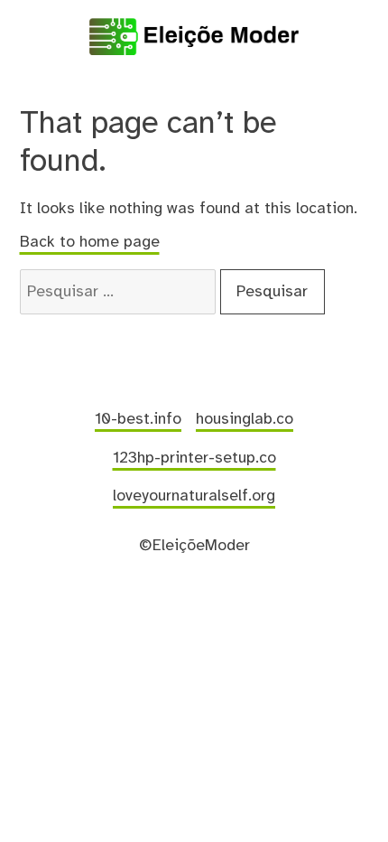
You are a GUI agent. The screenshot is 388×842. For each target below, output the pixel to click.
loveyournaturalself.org (194, 496)
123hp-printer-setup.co (194, 458)
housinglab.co (244, 419)
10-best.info (138, 419)
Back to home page (90, 242)
